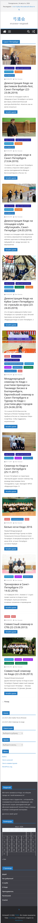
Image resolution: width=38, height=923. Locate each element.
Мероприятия (9, 71)
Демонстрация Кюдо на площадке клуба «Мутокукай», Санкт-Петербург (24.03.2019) (18, 225)
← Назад (5, 701)
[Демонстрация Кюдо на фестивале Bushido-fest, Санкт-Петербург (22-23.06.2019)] (19, 55)
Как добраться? (7, 878)
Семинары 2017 (28, 458)
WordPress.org (7, 767)
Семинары (8, 367)
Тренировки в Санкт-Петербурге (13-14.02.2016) (16, 587)
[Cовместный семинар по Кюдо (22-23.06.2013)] (19, 646)
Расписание (6, 896)
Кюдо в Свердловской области (14, 363)
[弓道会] (4, 31)
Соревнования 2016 (17, 519)
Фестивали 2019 (9, 75)
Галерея (7, 356)
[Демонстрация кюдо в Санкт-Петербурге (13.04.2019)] (19, 127)
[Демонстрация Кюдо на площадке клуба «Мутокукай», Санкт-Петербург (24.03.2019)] (19, 193)
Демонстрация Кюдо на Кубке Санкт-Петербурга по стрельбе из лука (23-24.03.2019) (19, 303)
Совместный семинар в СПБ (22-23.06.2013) (18, 625)
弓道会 (19, 19)
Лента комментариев (9, 763)
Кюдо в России (9, 68)
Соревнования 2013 (21, 663)
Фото (20, 371)
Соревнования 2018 (10, 371)
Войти (4, 757)
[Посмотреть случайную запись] (33, 31)
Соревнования (19, 287)
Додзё (4, 874)
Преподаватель (7, 891)
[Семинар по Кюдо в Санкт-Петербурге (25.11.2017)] (19, 441)
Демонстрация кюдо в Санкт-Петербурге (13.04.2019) (17, 158)
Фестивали (18, 71)
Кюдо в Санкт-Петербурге (23, 68)
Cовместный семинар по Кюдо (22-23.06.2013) (18, 672)
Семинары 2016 (28, 576)
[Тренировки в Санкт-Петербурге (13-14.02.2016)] (19, 564)
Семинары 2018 (17, 367)
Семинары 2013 (28, 659)
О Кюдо (5, 887)
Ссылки (5, 900)
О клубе (5, 883)
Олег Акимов (18, 79)
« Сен (4, 859)
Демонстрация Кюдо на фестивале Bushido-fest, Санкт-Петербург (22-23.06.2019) (18, 87)
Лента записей (7, 760)
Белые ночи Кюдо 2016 (18, 527)
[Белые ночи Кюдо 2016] (19, 506)
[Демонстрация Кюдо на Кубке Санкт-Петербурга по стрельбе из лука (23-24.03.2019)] (19, 267)
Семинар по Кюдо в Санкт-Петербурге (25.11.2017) (16, 469)
